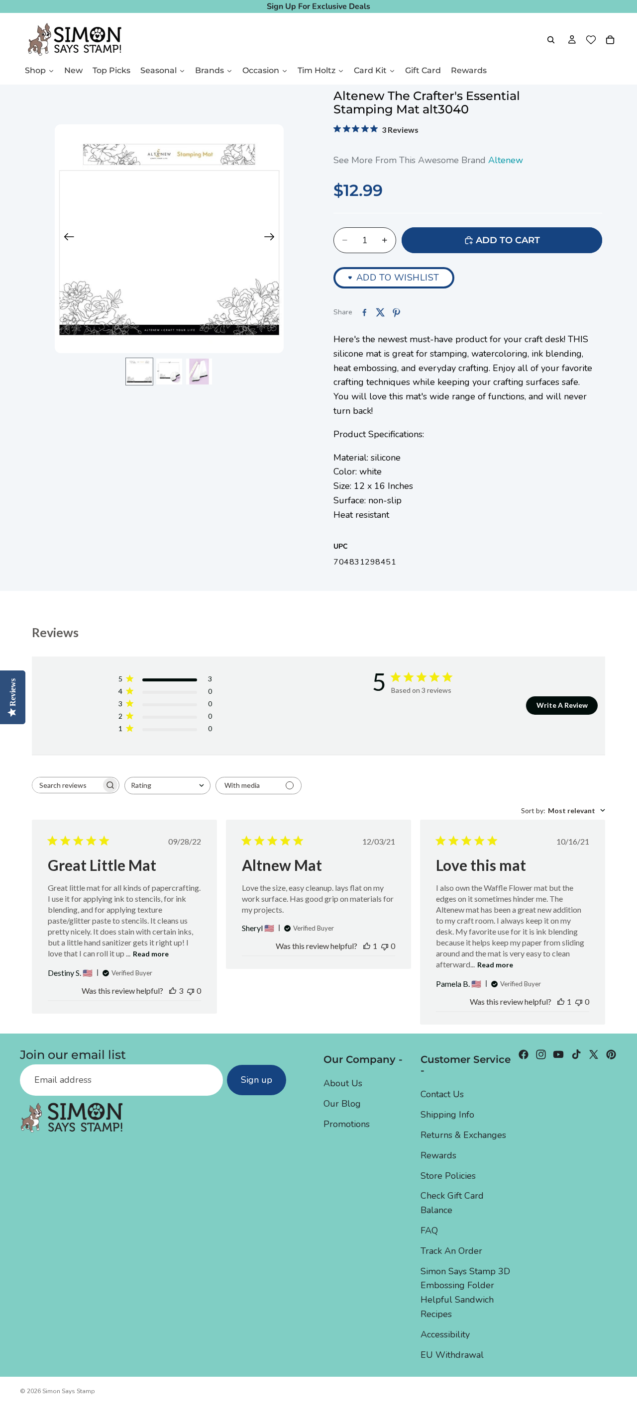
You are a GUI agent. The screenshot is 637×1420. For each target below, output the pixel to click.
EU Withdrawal (452, 1354)
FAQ (429, 1230)
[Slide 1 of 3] (139, 371)
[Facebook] (524, 1054)
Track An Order (451, 1250)
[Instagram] (541, 1054)
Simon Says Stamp (68, 1391)
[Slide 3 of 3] (199, 371)
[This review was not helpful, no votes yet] (190, 990)
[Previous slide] (66, 239)
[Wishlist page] (591, 40)
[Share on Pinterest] (396, 312)
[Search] (551, 40)
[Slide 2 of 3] (169, 371)
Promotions (346, 1124)
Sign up (256, 1080)
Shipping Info (447, 1115)
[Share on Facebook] (364, 312)
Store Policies (448, 1175)
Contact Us (442, 1094)
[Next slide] (272, 239)
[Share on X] (380, 312)
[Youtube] (558, 1054)
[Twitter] (594, 1054)
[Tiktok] (576, 1054)
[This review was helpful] (172, 990)
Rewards (438, 1155)
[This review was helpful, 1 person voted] (366, 945)
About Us (342, 1083)
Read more (151, 953)
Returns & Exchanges (463, 1134)
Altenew (505, 160)
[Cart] (610, 40)
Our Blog (342, 1104)
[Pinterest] (611, 1054)
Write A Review (562, 705)
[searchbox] (66, 785)
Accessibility (445, 1334)
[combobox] (167, 785)
